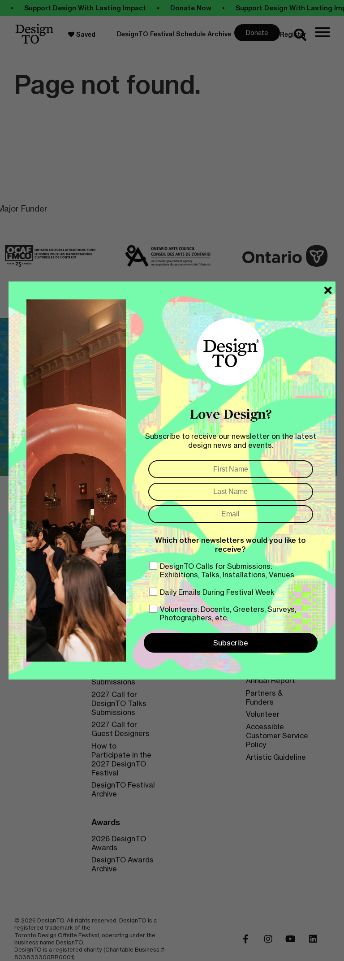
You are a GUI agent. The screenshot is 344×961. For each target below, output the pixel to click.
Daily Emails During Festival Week (217, 592)
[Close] (328, 290)
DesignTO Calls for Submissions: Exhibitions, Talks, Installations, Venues (227, 570)
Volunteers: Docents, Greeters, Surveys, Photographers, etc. (228, 613)
